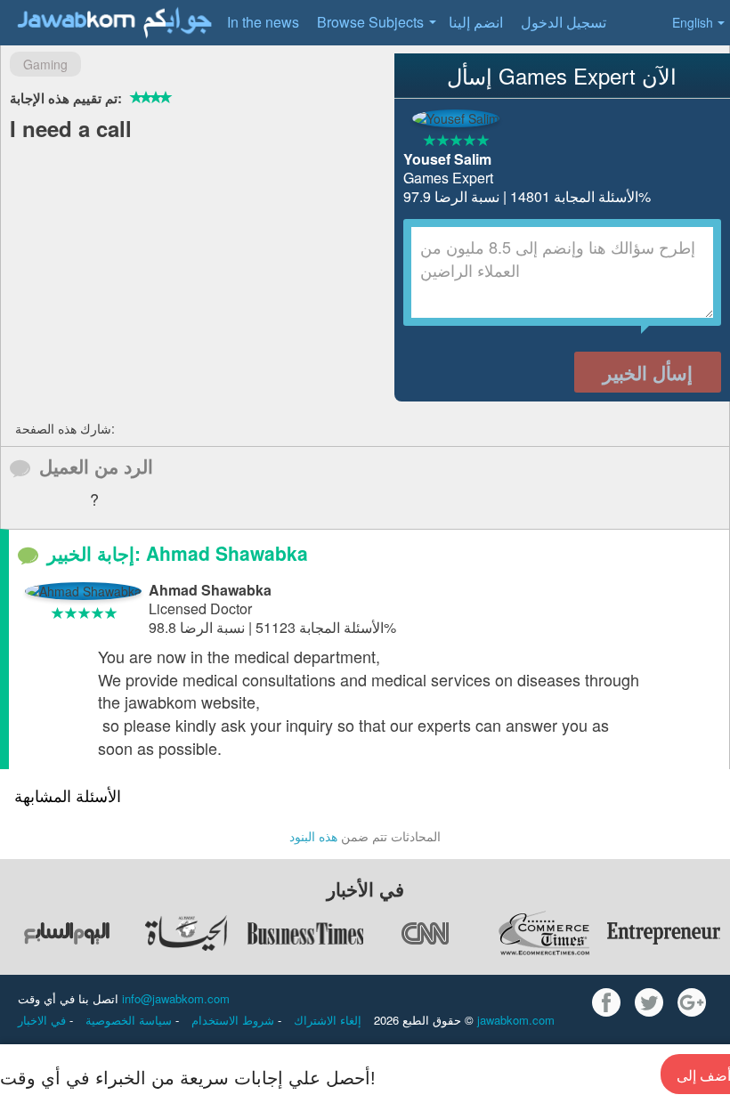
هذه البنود (313, 836)
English (692, 22)
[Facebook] (606, 1002)
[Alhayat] (186, 933)
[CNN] (425, 933)
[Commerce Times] (544, 933)
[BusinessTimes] (305, 933)
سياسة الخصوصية (130, 1019)
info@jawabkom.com (176, 998)
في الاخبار (43, 1019)
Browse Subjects (370, 22)
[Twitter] (649, 1002)
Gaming (45, 64)
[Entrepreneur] (663, 933)
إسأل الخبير (648, 372)
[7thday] (67, 933)
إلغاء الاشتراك (327, 1019)
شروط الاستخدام (234, 1019)
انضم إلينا (476, 22)
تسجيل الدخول (563, 22)
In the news (263, 22)
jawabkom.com (516, 1019)
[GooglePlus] (691, 1002)
